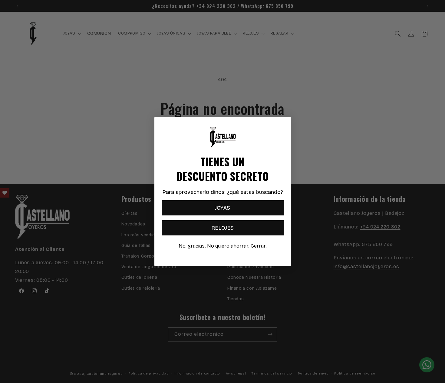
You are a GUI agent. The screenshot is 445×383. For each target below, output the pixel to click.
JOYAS (222, 208)
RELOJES (222, 228)
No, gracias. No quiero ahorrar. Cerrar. (223, 246)
